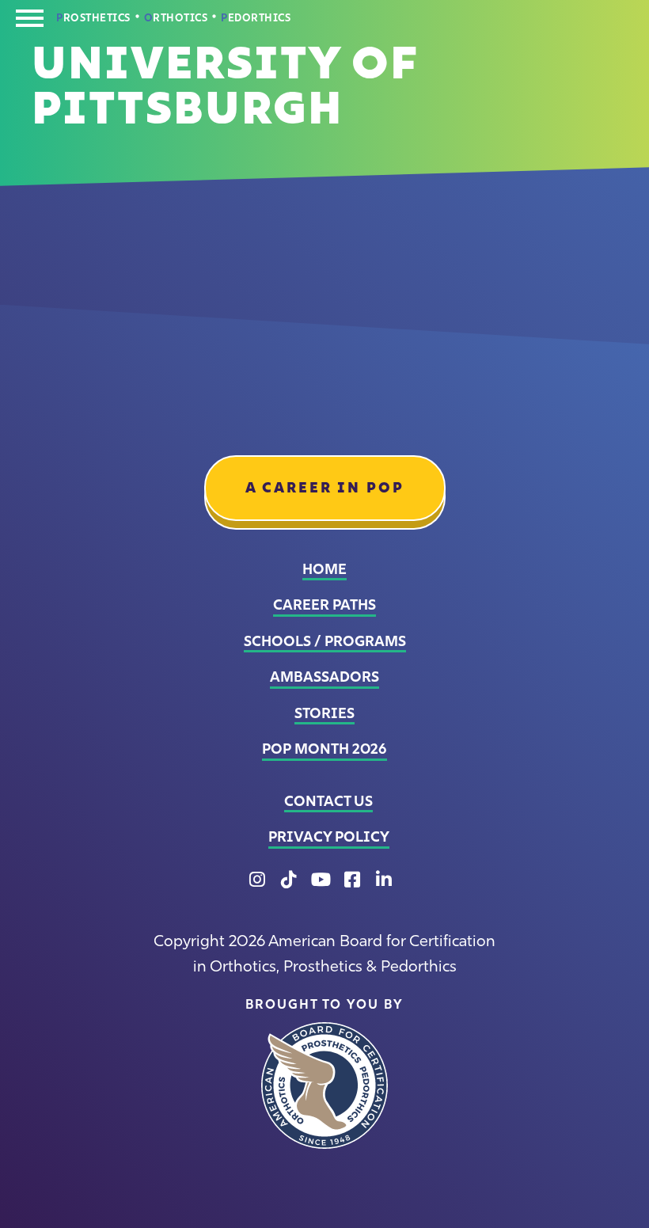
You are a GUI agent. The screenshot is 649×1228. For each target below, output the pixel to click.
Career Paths (324, 605)
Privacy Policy (328, 837)
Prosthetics (93, 18)
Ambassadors (324, 677)
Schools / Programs (325, 641)
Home (324, 569)
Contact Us (328, 801)
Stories (324, 713)
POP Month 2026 (324, 749)
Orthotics (176, 18)
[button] (30, 22)
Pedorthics (255, 18)
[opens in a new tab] (324, 1085)
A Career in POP (324, 487)
